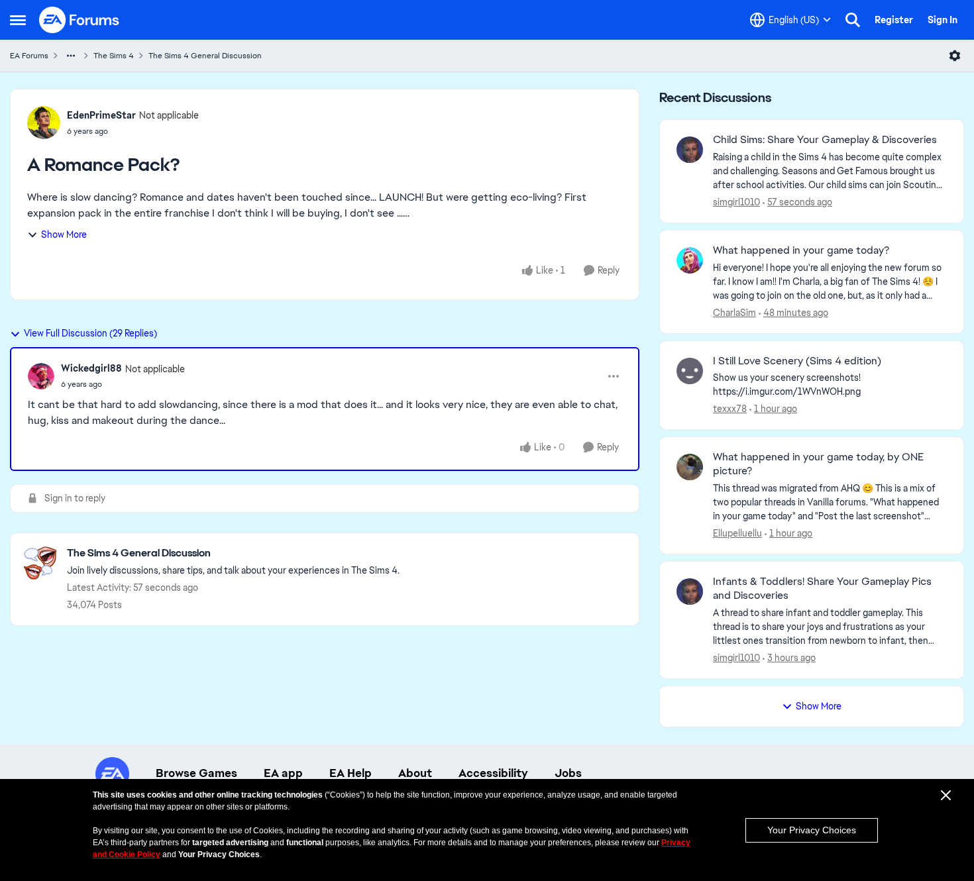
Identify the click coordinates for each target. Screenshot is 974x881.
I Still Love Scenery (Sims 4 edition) (797, 361)
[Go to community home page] (79, 20)
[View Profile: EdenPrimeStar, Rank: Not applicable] (43, 122)
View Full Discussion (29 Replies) (90, 333)
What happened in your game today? (801, 250)
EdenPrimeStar (101, 115)
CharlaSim (734, 313)
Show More (64, 234)
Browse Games (196, 773)
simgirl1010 (736, 202)
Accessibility (493, 773)
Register (894, 20)
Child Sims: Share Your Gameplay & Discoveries (825, 139)
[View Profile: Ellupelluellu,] (689, 467)
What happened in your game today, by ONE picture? (818, 464)
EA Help (350, 773)
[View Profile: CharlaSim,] (689, 260)
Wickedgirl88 (91, 368)
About (415, 773)
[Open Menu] (955, 55)
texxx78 (730, 409)
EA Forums (29, 55)
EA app (283, 773)
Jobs (568, 773)
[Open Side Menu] (17, 20)
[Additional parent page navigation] (71, 55)
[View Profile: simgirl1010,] (689, 149)
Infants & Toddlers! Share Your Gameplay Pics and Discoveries (822, 588)
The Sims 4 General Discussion (205, 55)
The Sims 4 (113, 55)
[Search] (853, 20)
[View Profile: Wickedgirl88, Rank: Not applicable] (41, 376)
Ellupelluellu (737, 533)
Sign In (942, 20)
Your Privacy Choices (811, 830)
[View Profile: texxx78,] (689, 371)
